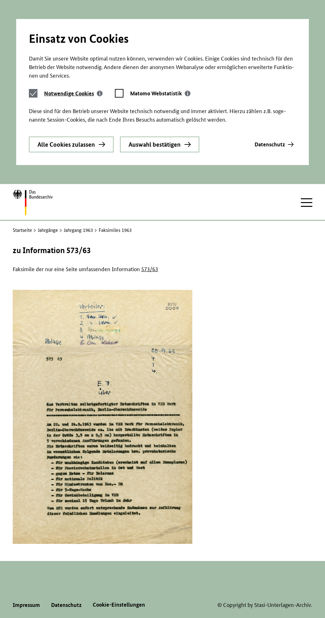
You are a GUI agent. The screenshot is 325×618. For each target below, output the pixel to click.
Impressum (26, 605)
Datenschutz (270, 144)
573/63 (149, 269)
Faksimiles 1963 (115, 230)
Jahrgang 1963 (78, 230)
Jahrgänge (48, 230)
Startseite (22, 230)
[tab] (73, 93)
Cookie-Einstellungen (119, 604)
